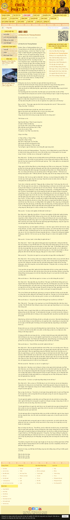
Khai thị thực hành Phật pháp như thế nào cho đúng (59, 62)
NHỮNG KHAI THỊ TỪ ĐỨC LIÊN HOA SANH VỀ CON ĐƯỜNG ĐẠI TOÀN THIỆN (57, 46)
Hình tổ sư (5, 496)
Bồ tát (55, 471)
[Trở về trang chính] (30, 510)
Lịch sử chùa (5, 471)
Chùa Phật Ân (6, 489)
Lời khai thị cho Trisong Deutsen (58, 53)
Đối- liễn (38, 480)
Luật (21, 480)
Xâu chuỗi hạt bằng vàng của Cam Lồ (59, 57)
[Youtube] (40, 510)
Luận (21, 483)
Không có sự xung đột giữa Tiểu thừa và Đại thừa (59, 55)
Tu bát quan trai (6, 480)
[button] (6, 15)
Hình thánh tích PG (7, 498)
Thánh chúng (57, 473)
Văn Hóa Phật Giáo (40, 465)
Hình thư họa (5, 503)
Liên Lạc (4, 475)
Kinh (21, 478)
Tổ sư (55, 475)
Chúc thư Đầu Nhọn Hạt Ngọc (57, 51)
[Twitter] (37, 510)
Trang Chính (4, 465)
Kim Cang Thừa (23, 473)
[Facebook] (33, 510)
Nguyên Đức (5, 86)
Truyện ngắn (39, 473)
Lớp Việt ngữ (5, 478)
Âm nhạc (39, 483)
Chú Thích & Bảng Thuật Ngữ (57, 75)
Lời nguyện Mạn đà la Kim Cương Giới (59, 73)
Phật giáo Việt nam (58, 478)
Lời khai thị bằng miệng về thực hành (59, 66)
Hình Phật (5, 491)
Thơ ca (38, 478)
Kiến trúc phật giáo (41, 471)
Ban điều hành (6, 473)
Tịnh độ (21, 468)
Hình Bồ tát (5, 493)
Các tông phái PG (58, 483)
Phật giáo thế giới (57, 480)
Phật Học (21, 465)
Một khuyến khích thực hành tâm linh (59, 71)
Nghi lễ (38, 468)
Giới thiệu (5, 468)
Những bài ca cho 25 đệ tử (56, 60)
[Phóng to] (25, 32)
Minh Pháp (12, 86)
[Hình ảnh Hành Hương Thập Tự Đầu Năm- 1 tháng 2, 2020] (11, 72)
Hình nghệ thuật (6, 501)
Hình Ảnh (9, 59)
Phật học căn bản (24, 475)
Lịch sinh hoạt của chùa (8, 483)
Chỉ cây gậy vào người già (56, 64)
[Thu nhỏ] (20, 32)
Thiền (21, 471)
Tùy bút (38, 475)
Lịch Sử (54, 465)
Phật (55, 468)
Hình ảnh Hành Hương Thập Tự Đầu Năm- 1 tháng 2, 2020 (8, 82)
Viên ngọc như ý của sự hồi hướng (58, 69)
